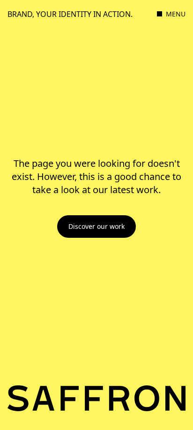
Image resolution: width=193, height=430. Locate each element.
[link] (96, 226)
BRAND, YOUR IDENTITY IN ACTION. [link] (70, 14)
